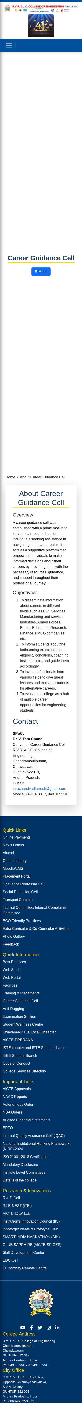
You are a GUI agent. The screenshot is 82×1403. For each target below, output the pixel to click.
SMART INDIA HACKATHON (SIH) (31, 1237)
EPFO (8, 1128)
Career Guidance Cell (20, 1001)
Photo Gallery (14, 936)
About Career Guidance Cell (43, 477)
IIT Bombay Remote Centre (25, 1268)
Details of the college (20, 1180)
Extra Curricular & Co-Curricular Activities (36, 929)
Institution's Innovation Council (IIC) (31, 1221)
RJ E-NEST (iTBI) (17, 1206)
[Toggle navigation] (9, 45)
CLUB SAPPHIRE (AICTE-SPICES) (32, 1245)
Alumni (8, 853)
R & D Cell (11, 1198)
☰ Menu (41, 272)
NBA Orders (12, 1112)
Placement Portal (17, 876)
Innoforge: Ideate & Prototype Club (30, 1229)
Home (10, 477)
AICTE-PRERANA (18, 1040)
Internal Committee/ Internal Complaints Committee (35, 910)
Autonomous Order (18, 1104)
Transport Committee (19, 900)
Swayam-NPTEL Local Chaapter (29, 1032)
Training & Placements (21, 993)
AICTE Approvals (17, 1089)
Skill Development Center (23, 1252)
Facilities (10, 985)
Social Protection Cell (20, 892)
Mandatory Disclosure (20, 1165)
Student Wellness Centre (23, 1024)
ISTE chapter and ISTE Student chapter (35, 1048)
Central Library (15, 861)
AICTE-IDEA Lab (16, 1213)
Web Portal (12, 977)
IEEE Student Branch (20, 1056)
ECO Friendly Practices (22, 921)
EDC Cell (10, 1260)
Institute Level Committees (24, 1172)
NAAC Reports (15, 1097)
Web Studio (12, 970)
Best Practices (14, 962)
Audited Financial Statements (26, 1120)
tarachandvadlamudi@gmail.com (39, 789)
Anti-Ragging (13, 1009)
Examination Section (19, 1017)
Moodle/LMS (13, 868)
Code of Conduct (16, 1063)
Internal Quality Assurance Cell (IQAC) (34, 1136)
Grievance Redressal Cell (23, 884)
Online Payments (17, 837)
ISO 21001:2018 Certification (26, 1157)
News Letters (13, 845)
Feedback (11, 944)
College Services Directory (24, 1071)
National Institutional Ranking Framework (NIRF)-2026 (36, 1146)
